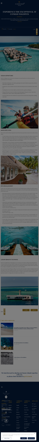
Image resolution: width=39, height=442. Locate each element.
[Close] (35, 433)
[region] (18, 436)
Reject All (23, 438)
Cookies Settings (6, 438)
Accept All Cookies (31, 438)
